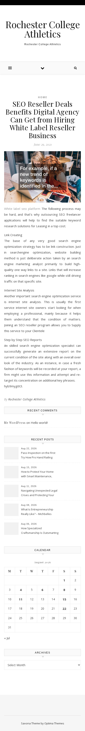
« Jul (7, 638)
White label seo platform (22, 209)
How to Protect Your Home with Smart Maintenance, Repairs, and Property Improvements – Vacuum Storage (37, 474)
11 (20, 599)
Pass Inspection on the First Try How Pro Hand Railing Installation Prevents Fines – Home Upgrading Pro (38, 455)
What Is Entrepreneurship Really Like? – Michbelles (37, 511)
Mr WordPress (15, 423)
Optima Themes (54, 723)
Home (42, 97)
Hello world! (39, 422)
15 (64, 599)
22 (64, 609)
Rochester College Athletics (42, 29)
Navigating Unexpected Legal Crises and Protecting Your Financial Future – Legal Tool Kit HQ (39, 493)
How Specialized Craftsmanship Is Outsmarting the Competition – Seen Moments (39, 530)
